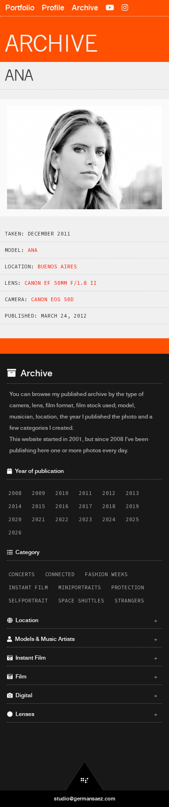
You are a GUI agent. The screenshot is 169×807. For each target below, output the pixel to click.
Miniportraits (79, 587)
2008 (15, 493)
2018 (108, 506)
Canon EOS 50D (52, 299)
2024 (108, 519)
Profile (53, 7)
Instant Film (28, 587)
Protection (127, 587)
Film (85, 676)
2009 (38, 493)
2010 (62, 493)
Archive (85, 7)
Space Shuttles (81, 600)
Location (85, 620)
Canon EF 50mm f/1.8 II (60, 283)
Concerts (21, 574)
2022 (62, 519)
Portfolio (19, 7)
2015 (38, 506)
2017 (85, 506)
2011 (85, 493)
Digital (85, 695)
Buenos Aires (57, 266)
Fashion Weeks (106, 574)
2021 (38, 519)
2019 (132, 506)
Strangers (129, 600)
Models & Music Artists (85, 639)
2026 (15, 532)
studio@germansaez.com (84, 798)
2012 (108, 493)
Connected (60, 574)
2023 (85, 519)
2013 (132, 493)
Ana (33, 250)
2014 (15, 506)
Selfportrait (28, 600)
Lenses (85, 714)
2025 (132, 519)
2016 (62, 506)
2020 (15, 519)
